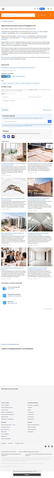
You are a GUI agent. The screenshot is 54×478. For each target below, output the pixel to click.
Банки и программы (6, 438)
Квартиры (30, 407)
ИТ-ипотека (4, 431)
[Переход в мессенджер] (52, 446)
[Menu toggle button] (51, 9)
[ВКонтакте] (3, 76)
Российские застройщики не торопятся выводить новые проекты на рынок (13, 164)
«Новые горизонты (21, 36)
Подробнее (34, 471)
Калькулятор (11, 288)
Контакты (10, 443)
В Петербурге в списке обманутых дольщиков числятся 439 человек (18, 67)
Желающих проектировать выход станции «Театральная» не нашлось (38, 234)
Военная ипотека (5, 429)
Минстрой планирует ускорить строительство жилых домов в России (12, 234)
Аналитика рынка (32, 429)
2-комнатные (31, 414)
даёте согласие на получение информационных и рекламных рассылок (19, 125)
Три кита (18, 33)
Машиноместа (4, 416)
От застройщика (5, 434)
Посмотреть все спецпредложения (10, 344)
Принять (27, 474)
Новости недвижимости (33, 424)
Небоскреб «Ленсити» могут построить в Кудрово (40, 163)
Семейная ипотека (5, 427)
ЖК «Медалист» (35, 31)
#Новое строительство (26, 83)
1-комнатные (31, 412)
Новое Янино (12, 42)
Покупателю (30, 431)
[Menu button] (48, 9)
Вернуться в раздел (8, 21)
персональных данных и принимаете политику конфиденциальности (38, 124)
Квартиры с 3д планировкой (15, 296)
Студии (29, 409)
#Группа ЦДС (11, 83)
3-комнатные (31, 416)
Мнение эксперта (32, 427)
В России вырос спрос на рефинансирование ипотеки (12, 268)
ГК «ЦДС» (23, 37)
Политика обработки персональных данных (28, 451)
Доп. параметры (42, 15)
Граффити (4, 33)
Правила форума (47, 110)
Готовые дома (4, 409)
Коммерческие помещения (7, 414)
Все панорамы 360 (12, 303)
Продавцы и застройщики (7, 419)
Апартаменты (31, 419)
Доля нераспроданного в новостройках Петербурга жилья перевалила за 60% (37, 268)
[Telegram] (8, 76)
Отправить (5, 110)
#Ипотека (17, 83)
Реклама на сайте (19, 443)
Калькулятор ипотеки (8, 424)
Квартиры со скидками (33, 405)
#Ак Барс (4, 83)
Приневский (7, 57)
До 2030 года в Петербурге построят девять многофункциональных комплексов (38, 199)
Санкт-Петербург (5, 405)
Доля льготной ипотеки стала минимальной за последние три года (13, 199)
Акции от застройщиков (7, 412)
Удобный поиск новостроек (9, 15)
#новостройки (36, 83)
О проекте (3, 443)
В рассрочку (4, 436)
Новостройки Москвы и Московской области (12, 466)
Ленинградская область (7, 407)
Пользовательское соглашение (8, 451)
